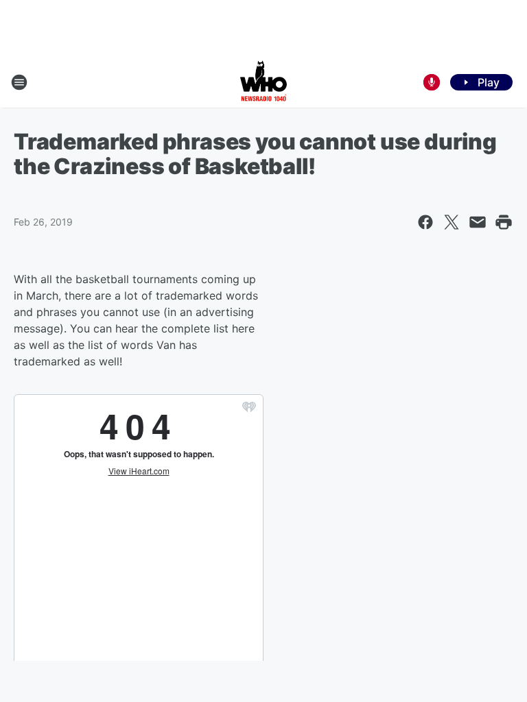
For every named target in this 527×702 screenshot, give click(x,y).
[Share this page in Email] (477, 222)
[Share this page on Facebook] (425, 222)
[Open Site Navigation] (19, 82)
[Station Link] (263, 82)
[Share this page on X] (451, 222)
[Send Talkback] (431, 82)
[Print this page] (503, 222)
